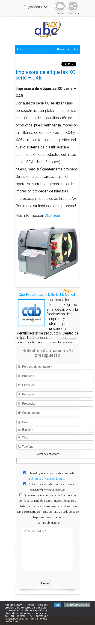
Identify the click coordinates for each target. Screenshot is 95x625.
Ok (57, 604)
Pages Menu (33, 7)
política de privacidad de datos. (47, 478)
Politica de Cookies (77, 604)
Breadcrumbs (67, 49)
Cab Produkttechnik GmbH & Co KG (47, 294)
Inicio (20, 49)
